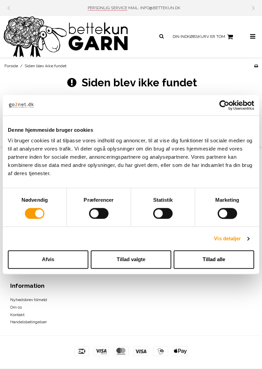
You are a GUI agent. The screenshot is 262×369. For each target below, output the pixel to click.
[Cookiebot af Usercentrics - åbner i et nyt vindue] (224, 105)
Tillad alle (214, 259)
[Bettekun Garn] (65, 36)
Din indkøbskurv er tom (199, 36)
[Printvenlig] (256, 65)
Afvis (48, 259)
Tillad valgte (131, 259)
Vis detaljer (227, 238)
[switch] (98, 213)
